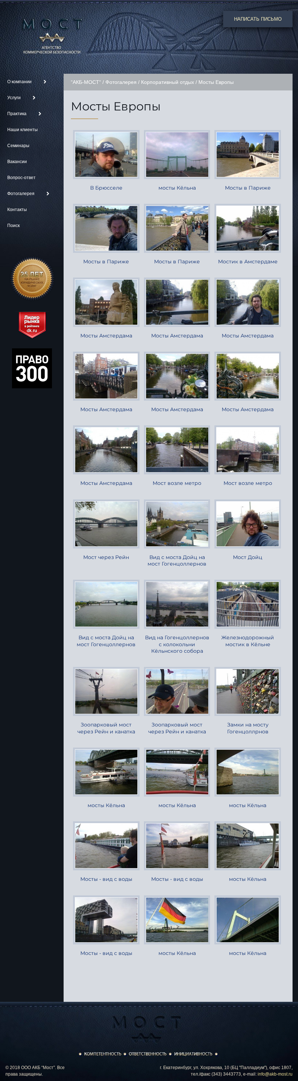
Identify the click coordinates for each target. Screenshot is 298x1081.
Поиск (13, 225)
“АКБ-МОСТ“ (86, 82)
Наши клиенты (22, 129)
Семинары (18, 145)
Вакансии (17, 161)
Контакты (17, 209)
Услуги (14, 97)
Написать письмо (258, 19)
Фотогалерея (21, 193)
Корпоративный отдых (167, 82)
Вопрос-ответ (21, 177)
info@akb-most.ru (275, 1074)
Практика (17, 113)
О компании (20, 81)
